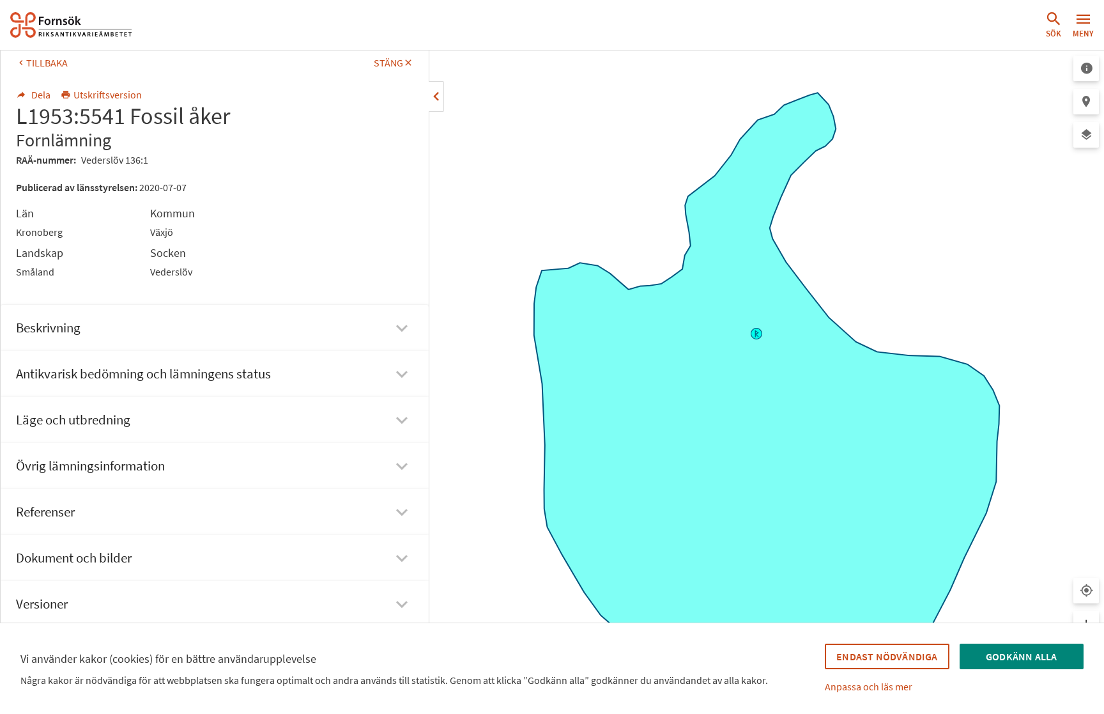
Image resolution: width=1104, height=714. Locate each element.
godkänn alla (1021, 656)
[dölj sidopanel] (436, 96)
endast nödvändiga (886, 656)
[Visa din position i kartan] (1086, 590)
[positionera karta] (1086, 101)
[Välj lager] (1086, 135)
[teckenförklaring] (1086, 68)
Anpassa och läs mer (868, 686)
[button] (1053, 25)
